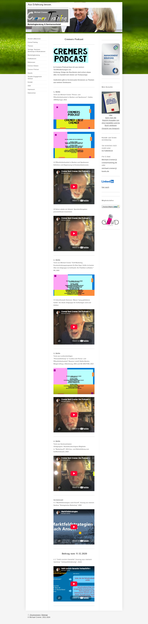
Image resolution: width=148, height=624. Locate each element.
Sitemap (44, 615)
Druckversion (35, 615)
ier (111, 115)
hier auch (105, 187)
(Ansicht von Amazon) (110, 128)
